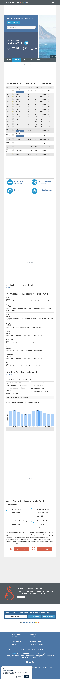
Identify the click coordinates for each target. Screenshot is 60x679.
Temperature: (15, 509)
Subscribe (21, 597)
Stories (37, 60)
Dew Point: (40, 528)
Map (30, 60)
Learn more (11, 673)
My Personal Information (46, 667)
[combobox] (21, 27)
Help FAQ (14, 644)
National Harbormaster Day (36, 644)
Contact (14, 654)
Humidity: (40, 524)
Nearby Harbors (13, 22)
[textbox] (21, 27)
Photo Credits (53, 56)
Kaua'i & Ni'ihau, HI (19, 18)
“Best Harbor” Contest (35, 641)
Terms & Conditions (35, 636)
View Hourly (20, 131)
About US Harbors (16, 634)
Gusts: (39, 516)
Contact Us (14, 636)
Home (8, 18)
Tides (9, 60)
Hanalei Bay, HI (29, 18)
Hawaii (12, 18)
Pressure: (40, 521)
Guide (24, 60)
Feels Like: (15, 512)
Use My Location (35, 616)
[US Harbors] (16, 2)
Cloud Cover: (15, 521)
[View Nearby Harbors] (26, 43)
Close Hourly (20, 91)
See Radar (11, 287)
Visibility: (14, 524)
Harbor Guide (43, 549)
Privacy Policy (36, 667)
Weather (17, 60)
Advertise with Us (34, 634)
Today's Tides (20, 549)
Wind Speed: (40, 509)
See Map (10, 374)
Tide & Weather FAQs (17, 641)
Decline (19, 676)
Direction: (40, 512)
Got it (26, 676)
